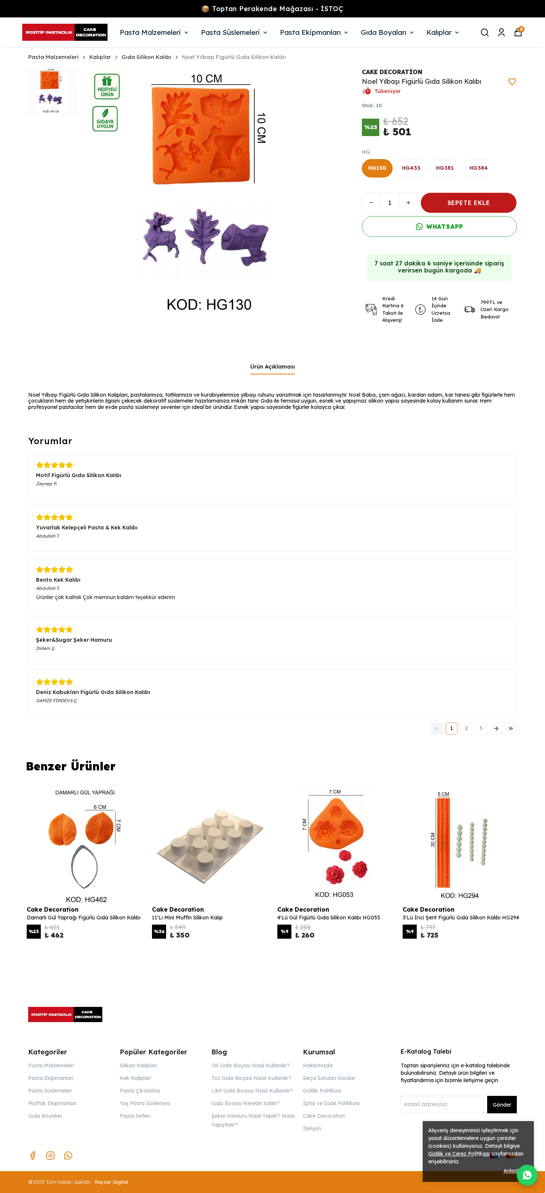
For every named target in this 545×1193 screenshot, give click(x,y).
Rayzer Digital (111, 1182)
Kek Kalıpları (135, 1078)
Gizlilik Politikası (322, 1090)
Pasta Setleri (135, 1116)
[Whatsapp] (68, 1155)
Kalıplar (439, 32)
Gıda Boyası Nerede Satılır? (245, 1103)
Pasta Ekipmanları (310, 32)
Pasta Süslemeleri (230, 32)
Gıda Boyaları (383, 32)
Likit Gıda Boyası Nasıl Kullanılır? (252, 1090)
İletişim (312, 1128)
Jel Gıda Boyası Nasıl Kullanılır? (250, 1065)
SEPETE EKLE (468, 202)
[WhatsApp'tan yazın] (527, 1175)
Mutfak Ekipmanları (52, 1103)
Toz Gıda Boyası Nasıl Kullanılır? (251, 1078)
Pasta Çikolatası (140, 1090)
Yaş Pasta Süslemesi (145, 1103)
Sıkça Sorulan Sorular (329, 1078)
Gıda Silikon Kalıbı (146, 56)
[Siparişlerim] (501, 32)
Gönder (502, 1104)
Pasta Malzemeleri (150, 32)
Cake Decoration (324, 1116)
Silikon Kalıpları (138, 1065)
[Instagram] (50, 1155)
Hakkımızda (318, 1065)
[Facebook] (32, 1155)
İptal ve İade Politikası (331, 1103)
